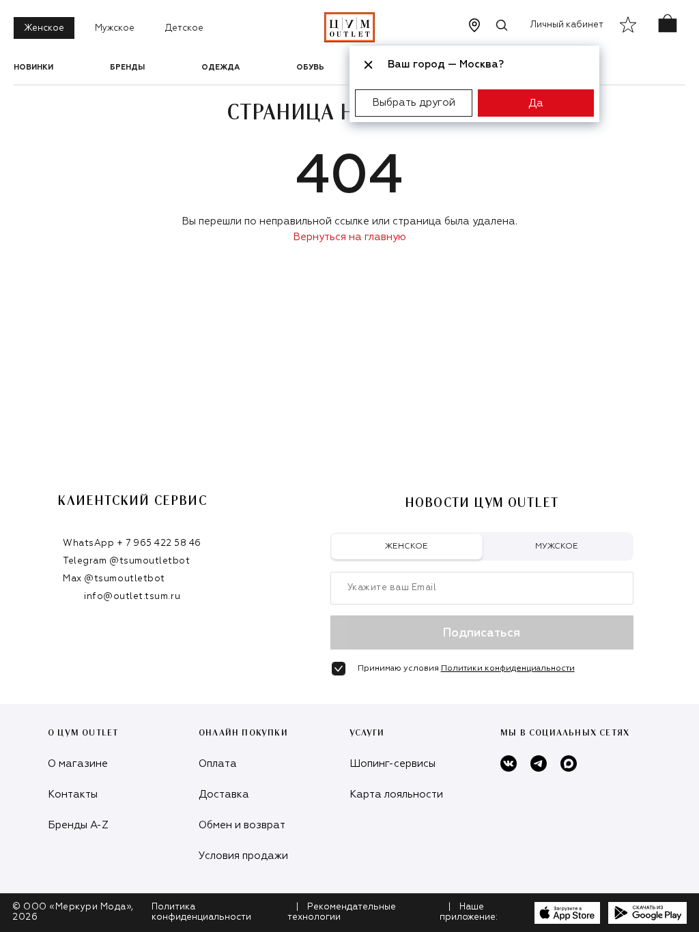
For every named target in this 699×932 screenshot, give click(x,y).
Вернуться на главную (349, 237)
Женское (44, 28)
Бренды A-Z (78, 825)
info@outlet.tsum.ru (132, 596)
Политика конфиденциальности (201, 912)
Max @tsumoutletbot (114, 578)
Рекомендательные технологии (341, 912)
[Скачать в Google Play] (647, 913)
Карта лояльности (396, 794)
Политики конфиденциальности (508, 669)
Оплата (218, 764)
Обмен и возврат (242, 825)
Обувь (310, 67)
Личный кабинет (566, 24)
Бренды (127, 67)
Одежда (220, 67)
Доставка (224, 794)
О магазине (78, 764)
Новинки (33, 67)
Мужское (114, 28)
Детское (184, 28)
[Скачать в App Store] (567, 913)
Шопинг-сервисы (393, 764)
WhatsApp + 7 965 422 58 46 (132, 543)
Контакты (73, 794)
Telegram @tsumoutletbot (126, 561)
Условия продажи (243, 856)
